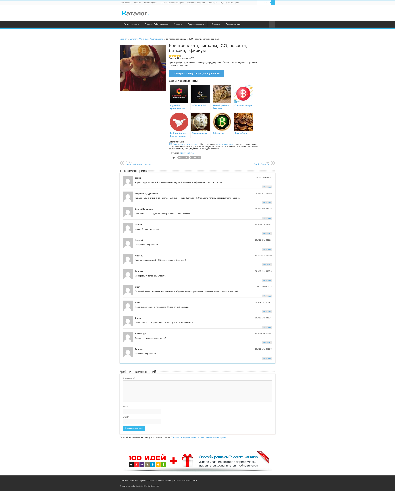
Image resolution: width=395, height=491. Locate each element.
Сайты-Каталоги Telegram (172, 3)
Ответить (267, 187)
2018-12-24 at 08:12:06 (263, 255)
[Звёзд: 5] (180, 56)
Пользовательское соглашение (156, 480)
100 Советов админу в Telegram (184, 144)
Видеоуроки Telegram (229, 3)
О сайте (137, 3)
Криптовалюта (156, 39)
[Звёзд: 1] (170, 56)
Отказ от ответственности (185, 480)
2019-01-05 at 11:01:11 (263, 178)
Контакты (216, 24)
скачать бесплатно (226, 144)
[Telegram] (269, 480)
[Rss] (262, 480)
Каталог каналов (131, 24)
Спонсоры (212, 3)
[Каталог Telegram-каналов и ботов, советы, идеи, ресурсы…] (135, 13)
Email (126, 417)
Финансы (143, 39)
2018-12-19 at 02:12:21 (263, 302)
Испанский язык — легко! (138, 163)
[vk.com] (265, 480)
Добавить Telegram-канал (156, 24)
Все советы (126, 3)
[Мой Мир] (271, 480)
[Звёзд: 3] (175, 56)
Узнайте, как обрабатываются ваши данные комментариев (198, 437)
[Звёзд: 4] (177, 56)
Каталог (133, 39)
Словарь (178, 24)
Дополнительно (233, 24)
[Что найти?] (273, 2)
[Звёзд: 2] (172, 56)
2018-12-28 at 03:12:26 (263, 209)
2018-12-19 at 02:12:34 (263, 318)
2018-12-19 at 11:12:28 (263, 287)
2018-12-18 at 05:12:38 (263, 349)
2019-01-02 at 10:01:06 (263, 193)
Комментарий (130, 378)
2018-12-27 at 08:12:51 (263, 224)
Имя (125, 407)
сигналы (196, 158)
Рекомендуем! (150, 3)
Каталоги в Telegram (196, 3)
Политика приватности (130, 480)
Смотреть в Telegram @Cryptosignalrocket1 (198, 73)
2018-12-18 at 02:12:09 (263, 333)
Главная (123, 39)
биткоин (183, 158)
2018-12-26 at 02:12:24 (263, 240)
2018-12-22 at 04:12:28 (263, 271)
